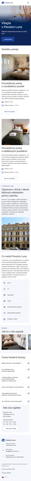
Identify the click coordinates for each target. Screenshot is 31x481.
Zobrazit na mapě (11, 428)
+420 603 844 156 (11, 445)
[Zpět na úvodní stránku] (10, 3)
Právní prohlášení (6, 473)
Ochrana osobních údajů (8, 469)
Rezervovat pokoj (9, 111)
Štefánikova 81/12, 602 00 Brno (15, 457)
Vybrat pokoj (8, 39)
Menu (28, 2)
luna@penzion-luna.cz (12, 451)
